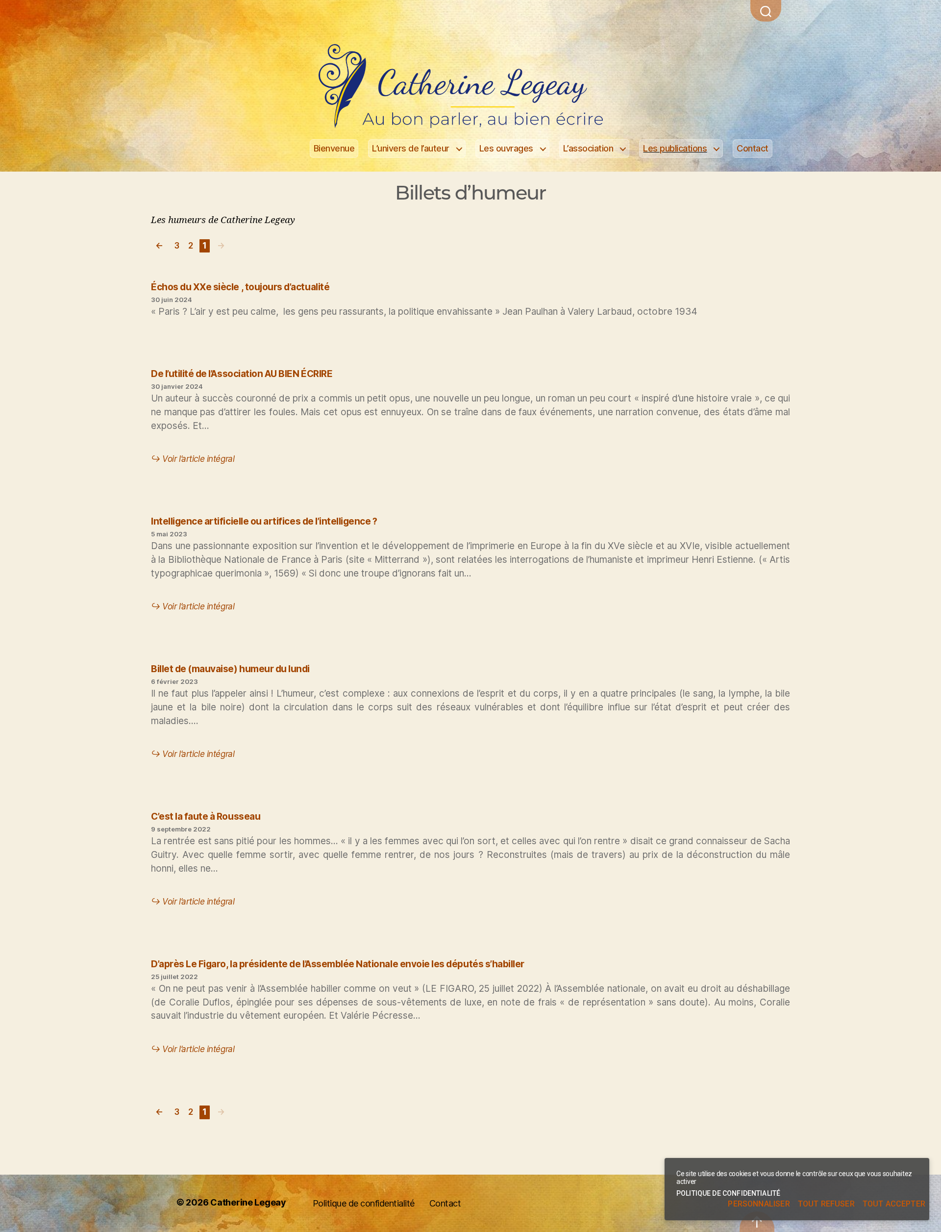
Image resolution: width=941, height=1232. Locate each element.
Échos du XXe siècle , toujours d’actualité (240, 287)
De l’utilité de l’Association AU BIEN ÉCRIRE (241, 373)
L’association (588, 148)
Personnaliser (759, 1203)
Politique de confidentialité (364, 1203)
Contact (752, 148)
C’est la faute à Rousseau (205, 816)
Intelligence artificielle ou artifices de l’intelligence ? (264, 521)
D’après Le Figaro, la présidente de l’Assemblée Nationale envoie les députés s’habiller (337, 964)
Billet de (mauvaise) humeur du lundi (230, 669)
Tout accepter (894, 1203)
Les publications (675, 148)
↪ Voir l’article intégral (192, 459)
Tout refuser (826, 1203)
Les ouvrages (506, 148)
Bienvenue (334, 148)
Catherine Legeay (248, 1202)
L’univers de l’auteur (410, 148)
